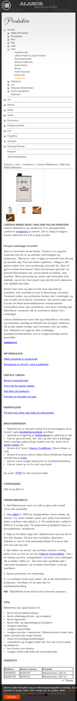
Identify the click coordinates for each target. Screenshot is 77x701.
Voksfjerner (20, 78)
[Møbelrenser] (24, 203)
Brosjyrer (11, 151)
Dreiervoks (20, 75)
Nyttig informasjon (19, 33)
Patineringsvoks (22, 72)
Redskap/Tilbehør (16, 146)
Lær (9, 131)
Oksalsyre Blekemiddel (22, 88)
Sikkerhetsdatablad (16, 157)
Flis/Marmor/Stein (15, 125)
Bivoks (18, 68)
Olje (13, 42)
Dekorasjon (13, 120)
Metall (10, 110)
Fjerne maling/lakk (20, 91)
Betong (10, 105)
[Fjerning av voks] (37, 213)
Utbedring (16, 81)
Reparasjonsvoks (23, 59)
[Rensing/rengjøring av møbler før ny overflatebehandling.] (10, 221)
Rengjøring (16, 36)
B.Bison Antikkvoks (24, 62)
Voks (13, 49)
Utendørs (11, 141)
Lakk (13, 46)
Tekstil (10, 115)
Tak (9, 99)
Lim (13, 84)
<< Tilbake (67, 680)
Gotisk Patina (21, 65)
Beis (13, 39)
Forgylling (12, 136)
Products (8, 164)
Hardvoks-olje (21, 52)
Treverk (11, 30)
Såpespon (16, 94)
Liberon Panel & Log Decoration (30, 55)
